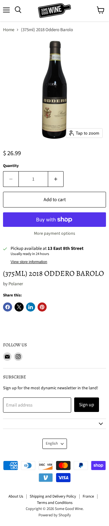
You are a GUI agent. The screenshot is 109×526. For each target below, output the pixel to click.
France (88, 496)
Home (8, 29)
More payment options (54, 233)
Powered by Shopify (54, 515)
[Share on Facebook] (7, 307)
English (52, 443)
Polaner (15, 284)
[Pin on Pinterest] (42, 307)
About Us (15, 496)
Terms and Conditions (54, 502)
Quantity (11, 166)
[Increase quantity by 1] (56, 179)
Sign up (86, 404)
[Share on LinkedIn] (30, 307)
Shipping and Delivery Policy (53, 496)
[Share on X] (19, 307)
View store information (29, 262)
